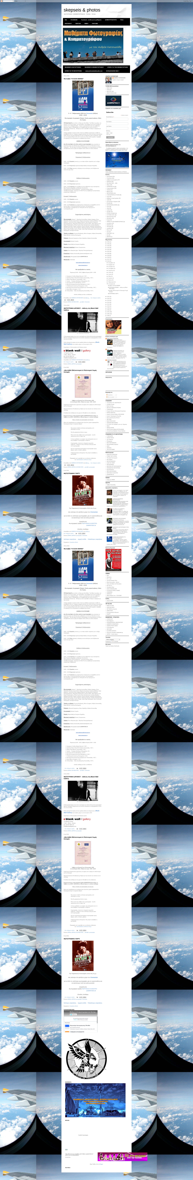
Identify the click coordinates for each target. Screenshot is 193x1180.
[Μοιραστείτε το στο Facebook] (72, 300)
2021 (108, 251)
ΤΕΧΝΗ (108, 189)
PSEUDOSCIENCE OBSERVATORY (115, 622)
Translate (116, 641)
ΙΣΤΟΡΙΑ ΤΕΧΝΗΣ (111, 213)
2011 (108, 304)
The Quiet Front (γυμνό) (112, 457)
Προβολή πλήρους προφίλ (118, 79)
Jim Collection (110, 439)
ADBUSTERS (110, 610)
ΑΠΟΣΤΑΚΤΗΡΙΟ (110, 607)
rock (108, 231)
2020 (108, 253)
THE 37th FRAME (111, 449)
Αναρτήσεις (110, 394)
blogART (109, 614)
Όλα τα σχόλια (110, 397)
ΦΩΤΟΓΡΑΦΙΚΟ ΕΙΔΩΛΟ (112, 444)
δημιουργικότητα (110, 216)
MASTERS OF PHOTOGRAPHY (114, 466)
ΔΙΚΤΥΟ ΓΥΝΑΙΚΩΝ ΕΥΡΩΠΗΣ (114, 407)
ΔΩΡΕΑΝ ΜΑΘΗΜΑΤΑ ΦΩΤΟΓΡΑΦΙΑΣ (118, 499)
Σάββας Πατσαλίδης (111, 484)
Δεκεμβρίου (111, 262)
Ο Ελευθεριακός (110, 627)
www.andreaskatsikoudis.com (93, 71)
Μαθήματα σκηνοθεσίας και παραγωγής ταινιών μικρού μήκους (118, 352)
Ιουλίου (110, 272)
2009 (108, 308)
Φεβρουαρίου (111, 282)
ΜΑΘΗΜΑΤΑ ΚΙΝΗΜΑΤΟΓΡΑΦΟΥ (94, 67)
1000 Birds (109, 447)
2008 (108, 310)
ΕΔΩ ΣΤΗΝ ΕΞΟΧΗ (111, 421)
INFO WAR (109, 629)
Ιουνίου (110, 274)
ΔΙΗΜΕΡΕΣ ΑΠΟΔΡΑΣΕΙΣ (112, 624)
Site (66, 19)
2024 (108, 245)
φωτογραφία (79, 363)
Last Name (108, 126)
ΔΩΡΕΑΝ (73, 363)
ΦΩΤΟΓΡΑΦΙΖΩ (110, 464)
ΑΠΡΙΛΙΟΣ (109, 89)
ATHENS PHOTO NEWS (112, 625)
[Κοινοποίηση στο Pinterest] (73, 300)
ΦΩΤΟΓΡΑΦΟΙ (110, 193)
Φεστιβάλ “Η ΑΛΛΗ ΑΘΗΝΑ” (74, 79)
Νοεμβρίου (110, 264)
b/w (107, 235)
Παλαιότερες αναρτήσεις (95, 539)
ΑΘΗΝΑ (69, 302)
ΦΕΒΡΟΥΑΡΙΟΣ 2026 (111, 93)
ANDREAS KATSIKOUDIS (120, 77)
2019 (108, 255)
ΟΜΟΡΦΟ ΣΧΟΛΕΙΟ (111, 360)
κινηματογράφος (110, 188)
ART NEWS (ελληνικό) (112, 609)
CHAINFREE (109, 592)
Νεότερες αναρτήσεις (70, 539)
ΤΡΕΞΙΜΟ (109, 226)
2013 (108, 300)
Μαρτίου (110, 280)
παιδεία (108, 210)
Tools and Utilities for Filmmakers (114, 583)
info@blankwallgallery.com (70, 358)
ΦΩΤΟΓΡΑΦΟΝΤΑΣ (111, 461)
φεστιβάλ (82, 302)
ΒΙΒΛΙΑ (108, 191)
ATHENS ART (110, 619)
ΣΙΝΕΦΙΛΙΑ (109, 593)
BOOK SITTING (110, 605)
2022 (108, 249)
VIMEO (86, 23)
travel (108, 206)
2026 (108, 242)
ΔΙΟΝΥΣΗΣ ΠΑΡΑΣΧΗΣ (112, 454)
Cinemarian (89, 113)
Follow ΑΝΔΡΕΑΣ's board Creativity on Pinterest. (116, 171)
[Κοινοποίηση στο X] (70, 300)
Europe (108, 219)
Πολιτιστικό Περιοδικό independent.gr (115, 632)
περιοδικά (109, 228)
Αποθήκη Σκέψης (110, 404)
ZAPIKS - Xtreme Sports (112, 634)
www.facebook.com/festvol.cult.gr (84, 459)
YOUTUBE (95, 23)
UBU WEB (109, 419)
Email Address (110, 117)
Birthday (108, 130)
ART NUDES (109, 459)
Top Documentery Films (112, 580)
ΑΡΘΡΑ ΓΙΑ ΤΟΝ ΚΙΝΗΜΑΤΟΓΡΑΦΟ (117, 67)
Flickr (121, 19)
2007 (108, 311)
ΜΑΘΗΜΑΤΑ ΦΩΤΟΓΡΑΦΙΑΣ (73, 67)
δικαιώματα (109, 218)
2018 (108, 257)
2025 (108, 243)
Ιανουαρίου (111, 283)
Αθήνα (108, 184)
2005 (108, 315)
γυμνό (108, 196)
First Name (109, 121)
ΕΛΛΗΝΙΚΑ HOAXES (111, 630)
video (108, 208)
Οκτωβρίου (110, 266)
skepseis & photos (82, 9)
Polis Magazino (110, 620)
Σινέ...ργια (109, 349)
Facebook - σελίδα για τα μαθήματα (91, 19)
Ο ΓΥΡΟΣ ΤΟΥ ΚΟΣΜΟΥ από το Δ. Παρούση (117, 424)
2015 (108, 296)
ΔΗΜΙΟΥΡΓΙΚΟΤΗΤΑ (111, 19)
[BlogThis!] (69, 300)
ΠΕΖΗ (108, 426)
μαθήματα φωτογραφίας (112, 179)
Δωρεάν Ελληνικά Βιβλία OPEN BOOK (115, 414)
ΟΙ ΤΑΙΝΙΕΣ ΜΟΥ (110, 215)
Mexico (108, 230)
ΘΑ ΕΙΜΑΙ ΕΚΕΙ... (76, 302)
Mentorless (109, 577)
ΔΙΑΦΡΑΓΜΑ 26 (91, 525)
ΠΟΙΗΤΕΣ (109, 225)
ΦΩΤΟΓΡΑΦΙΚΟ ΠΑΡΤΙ (72, 473)
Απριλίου (110, 278)
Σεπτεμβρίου (111, 268)
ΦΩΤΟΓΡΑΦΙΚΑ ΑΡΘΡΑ (112, 205)
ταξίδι (108, 199)
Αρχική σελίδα (82, 539)
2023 (108, 247)
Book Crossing (110, 406)
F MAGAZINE (110, 436)
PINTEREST (68, 23)
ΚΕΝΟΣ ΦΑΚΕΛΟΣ (111, 412)
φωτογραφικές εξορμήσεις (112, 201)
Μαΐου (109, 276)
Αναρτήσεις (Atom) (74, 542)
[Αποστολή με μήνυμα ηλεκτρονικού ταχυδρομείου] (67, 300)
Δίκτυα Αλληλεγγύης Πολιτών (113, 417)
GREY (108, 446)
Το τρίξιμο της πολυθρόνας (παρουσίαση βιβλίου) (119, 509)
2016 (108, 261)
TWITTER (78, 23)
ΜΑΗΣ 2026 (109, 88)
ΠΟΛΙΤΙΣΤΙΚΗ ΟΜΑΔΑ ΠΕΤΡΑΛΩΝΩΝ (115, 429)
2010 (108, 306)
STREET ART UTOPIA (112, 456)
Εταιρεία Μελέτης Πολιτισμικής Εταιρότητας (116, 411)
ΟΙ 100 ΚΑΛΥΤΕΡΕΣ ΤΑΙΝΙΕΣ (113, 590)
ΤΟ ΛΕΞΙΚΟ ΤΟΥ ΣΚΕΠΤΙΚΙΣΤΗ (114, 402)
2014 (108, 298)
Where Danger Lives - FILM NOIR (114, 595)
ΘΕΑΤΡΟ (109, 236)
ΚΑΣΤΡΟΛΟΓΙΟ (110, 469)
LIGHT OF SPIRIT (111, 463)
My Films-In (109, 585)
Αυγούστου (110, 270)
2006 (108, 313)
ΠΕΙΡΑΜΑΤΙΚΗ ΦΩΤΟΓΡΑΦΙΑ (113, 467)
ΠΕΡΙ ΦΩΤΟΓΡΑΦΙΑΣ (111, 471)
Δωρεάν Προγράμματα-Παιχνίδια (114, 416)
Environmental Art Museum (113, 612)
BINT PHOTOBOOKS (111, 442)
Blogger (101, 1164)
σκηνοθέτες (109, 223)
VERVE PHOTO (110, 437)
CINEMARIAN (110, 409)
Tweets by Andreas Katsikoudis (112, 646)
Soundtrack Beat (110, 587)
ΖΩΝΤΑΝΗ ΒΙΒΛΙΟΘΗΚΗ (112, 422)
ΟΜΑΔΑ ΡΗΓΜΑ (110, 427)
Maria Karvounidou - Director (113, 582)
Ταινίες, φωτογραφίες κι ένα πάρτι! (120, 490)
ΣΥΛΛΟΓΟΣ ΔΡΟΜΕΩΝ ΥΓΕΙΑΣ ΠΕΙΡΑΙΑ (116, 431)
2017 (108, 259)
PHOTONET (109, 233)
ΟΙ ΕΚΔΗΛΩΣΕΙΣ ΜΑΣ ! (112, 71)
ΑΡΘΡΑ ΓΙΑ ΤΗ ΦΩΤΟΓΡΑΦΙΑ (73, 71)
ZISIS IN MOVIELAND (112, 588)
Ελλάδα (108, 203)
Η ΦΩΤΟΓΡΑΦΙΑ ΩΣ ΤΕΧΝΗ (113, 194)
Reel (108, 575)
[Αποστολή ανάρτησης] (65, 299)
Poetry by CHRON (111, 479)
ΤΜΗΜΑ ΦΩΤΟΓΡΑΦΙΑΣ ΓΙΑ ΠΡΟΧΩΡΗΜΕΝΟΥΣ (113, 145)
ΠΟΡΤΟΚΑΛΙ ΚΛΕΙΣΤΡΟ (89, 523)
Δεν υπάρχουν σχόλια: (96, 297)
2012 (108, 302)
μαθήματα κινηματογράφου (113, 198)
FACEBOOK (74, 19)
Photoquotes (109, 441)
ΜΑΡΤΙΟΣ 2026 (110, 91)
